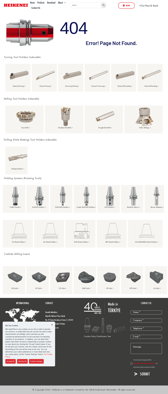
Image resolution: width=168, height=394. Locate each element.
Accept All (10, 361)
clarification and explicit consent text (144, 363)
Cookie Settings (36, 361)
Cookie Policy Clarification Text (97, 336)
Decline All (22, 361)
